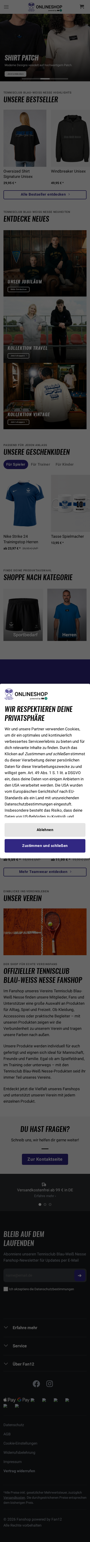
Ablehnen (45, 830)
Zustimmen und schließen (45, 846)
